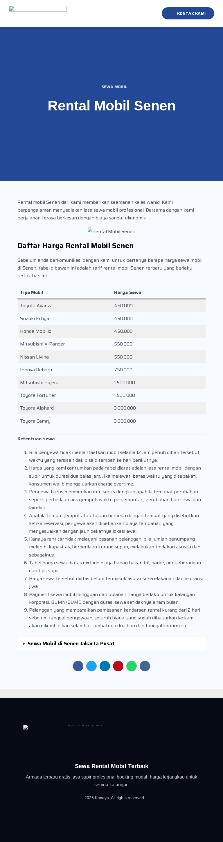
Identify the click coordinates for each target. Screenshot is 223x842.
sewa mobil (114, 86)
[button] (149, 13)
